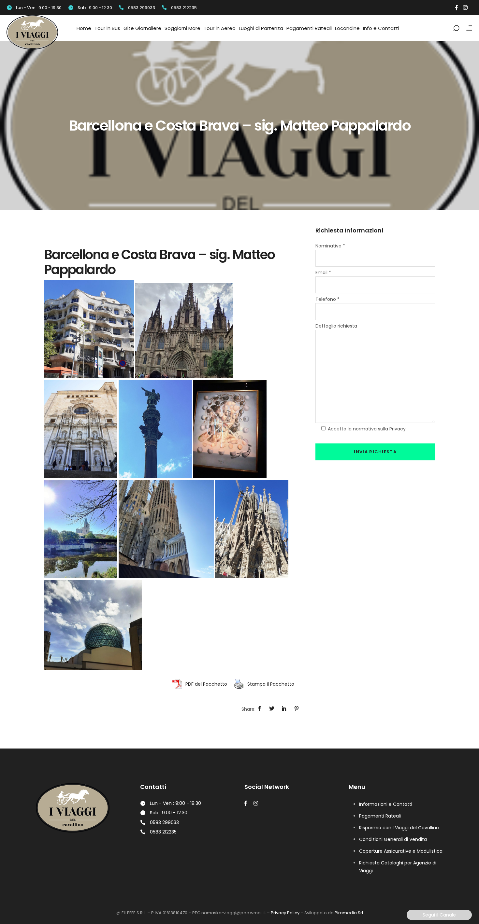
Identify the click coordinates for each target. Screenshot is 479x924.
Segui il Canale (439, 915)
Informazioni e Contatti (385, 804)
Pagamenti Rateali (380, 816)
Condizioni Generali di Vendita (393, 839)
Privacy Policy (285, 913)
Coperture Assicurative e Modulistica (401, 851)
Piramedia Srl (349, 913)
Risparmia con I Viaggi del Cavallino (399, 827)
